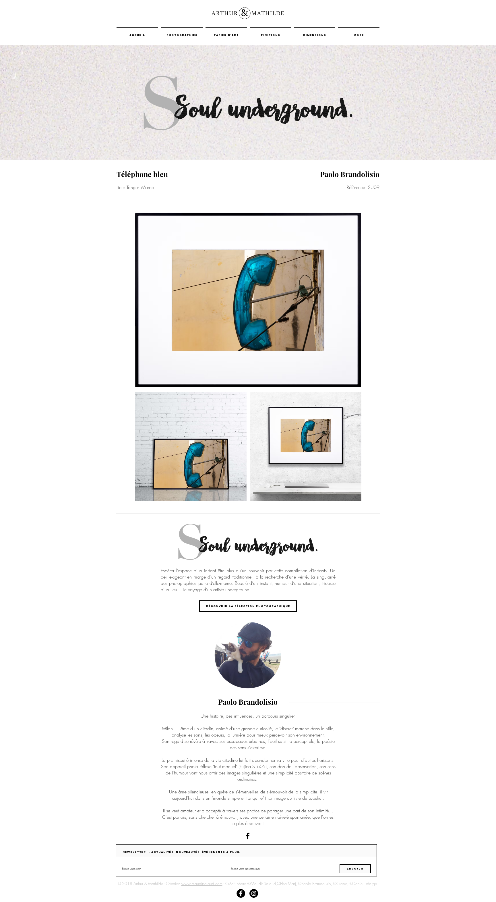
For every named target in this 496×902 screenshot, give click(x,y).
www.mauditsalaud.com (201, 883)
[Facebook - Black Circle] (241, 893)
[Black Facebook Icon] (247, 836)
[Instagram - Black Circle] (253, 893)
